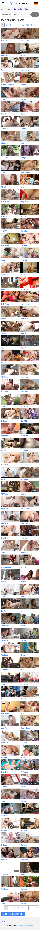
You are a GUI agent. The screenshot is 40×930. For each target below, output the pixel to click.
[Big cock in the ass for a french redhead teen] (10, 501)
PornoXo (4, 55)
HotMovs (24, 318)
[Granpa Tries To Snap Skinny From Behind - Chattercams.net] (10, 867)
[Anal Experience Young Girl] (30, 545)
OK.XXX (4, 231)
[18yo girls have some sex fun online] (30, 150)
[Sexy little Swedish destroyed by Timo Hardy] (30, 472)
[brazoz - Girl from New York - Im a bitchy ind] (10, 472)
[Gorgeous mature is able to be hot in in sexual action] (30, 823)
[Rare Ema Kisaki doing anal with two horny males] (30, 223)
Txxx (3, 99)
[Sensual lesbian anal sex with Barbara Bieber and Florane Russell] (10, 823)
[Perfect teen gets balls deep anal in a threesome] (30, 618)
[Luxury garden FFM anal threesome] (10, 209)
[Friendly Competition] (30, 457)
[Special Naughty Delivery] (10, 764)
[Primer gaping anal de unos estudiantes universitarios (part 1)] (30, 384)
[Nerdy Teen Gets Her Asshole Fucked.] (30, 340)
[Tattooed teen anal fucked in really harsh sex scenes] (10, 779)
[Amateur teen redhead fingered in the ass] (10, 560)
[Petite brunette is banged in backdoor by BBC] (10, 852)
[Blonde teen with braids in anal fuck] (10, 48)
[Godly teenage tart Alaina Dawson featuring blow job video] (30, 603)
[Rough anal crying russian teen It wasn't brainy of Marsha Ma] (30, 428)
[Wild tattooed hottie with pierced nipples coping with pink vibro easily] (30, 282)
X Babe (23, 187)
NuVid (23, 84)
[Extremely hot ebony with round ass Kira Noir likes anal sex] (10, 750)
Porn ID (24, 830)
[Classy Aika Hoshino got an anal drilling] (10, 516)
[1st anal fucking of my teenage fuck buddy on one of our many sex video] (10, 355)
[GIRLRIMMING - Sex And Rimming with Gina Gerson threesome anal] (10, 735)
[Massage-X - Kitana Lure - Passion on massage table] (10, 282)
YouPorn (4, 655)
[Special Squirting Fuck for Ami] (30, 77)
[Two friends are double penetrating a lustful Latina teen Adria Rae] (30, 238)
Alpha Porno (6, 567)
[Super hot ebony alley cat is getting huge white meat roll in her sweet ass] (30, 209)
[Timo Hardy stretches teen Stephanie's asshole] (30, 33)
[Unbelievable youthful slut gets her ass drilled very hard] (10, 311)
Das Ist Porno (20, 3)
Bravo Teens (26, 172)
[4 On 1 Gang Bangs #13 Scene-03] (30, 852)
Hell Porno (25, 41)
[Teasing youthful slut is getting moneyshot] (10, 179)
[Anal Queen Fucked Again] (10, 369)
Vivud (23, 55)
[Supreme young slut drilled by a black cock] (10, 326)
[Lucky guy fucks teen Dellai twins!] (30, 764)
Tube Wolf (5, 625)
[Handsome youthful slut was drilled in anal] (30, 750)
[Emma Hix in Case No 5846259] (10, 691)
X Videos (4, 128)
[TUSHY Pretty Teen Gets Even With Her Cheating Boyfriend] (10, 545)
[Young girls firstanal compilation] (30, 779)
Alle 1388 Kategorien (12, 914)
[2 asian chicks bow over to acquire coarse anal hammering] (10, 413)
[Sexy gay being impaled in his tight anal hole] (10, 706)
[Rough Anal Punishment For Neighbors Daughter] (30, 896)
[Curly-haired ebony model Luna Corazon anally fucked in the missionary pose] (10, 223)
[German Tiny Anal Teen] (30, 881)
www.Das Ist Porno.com (25, 926)
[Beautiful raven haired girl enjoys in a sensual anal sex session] (30, 837)
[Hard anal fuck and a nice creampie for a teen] (30, 486)
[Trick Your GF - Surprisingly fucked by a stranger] (30, 633)
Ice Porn (4, 479)
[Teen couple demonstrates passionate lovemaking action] (10, 720)
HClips (23, 158)
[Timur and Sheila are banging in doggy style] (30, 501)
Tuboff (27, 9)
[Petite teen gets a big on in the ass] (30, 662)
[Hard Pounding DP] (10, 457)
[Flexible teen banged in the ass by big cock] (10, 618)
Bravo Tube (25, 523)
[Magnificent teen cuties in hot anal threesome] (10, 340)
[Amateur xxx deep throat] (30, 574)
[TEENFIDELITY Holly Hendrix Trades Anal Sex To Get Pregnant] (30, 530)
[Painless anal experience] (10, 794)
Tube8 (23, 567)
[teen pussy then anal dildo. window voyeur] (30, 267)
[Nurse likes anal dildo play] (10, 296)
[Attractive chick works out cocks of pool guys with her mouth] (30, 413)
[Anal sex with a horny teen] (10, 77)
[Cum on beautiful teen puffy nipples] (10, 253)
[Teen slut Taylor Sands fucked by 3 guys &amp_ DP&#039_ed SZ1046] (10, 121)
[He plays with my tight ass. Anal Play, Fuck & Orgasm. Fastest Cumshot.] (10, 808)
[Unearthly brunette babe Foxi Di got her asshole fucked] (10, 574)
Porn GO (4, 523)
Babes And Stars (7, 84)
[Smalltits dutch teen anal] (30, 735)
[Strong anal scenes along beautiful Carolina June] (10, 837)
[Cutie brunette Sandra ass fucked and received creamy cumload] (30, 647)
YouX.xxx (4, 260)
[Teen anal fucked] (10, 92)
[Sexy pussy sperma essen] (10, 443)
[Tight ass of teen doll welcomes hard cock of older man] (30, 253)
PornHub (24, 231)
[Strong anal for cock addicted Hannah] (30, 706)
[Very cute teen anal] (10, 633)
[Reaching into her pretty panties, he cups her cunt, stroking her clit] (30, 369)
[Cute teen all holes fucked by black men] (10, 662)
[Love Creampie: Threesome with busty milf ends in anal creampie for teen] (10, 677)
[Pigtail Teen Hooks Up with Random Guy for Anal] (10, 136)
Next (33, 25)
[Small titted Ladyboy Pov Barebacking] (10, 384)
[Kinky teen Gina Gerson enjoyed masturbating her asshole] (10, 589)
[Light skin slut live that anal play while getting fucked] (30, 443)
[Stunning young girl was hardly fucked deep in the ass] (10, 106)
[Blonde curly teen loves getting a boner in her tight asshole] (10, 150)
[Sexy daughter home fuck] (30, 808)
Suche (34, 14)
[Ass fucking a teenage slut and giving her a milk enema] (30, 194)
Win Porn (24, 216)
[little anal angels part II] (30, 311)
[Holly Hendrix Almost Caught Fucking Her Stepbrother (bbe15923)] (10, 647)
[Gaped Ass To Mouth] (10, 530)
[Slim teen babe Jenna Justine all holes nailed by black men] (10, 486)
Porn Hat (4, 465)
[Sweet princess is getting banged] (30, 106)
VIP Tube (4, 377)
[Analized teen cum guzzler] (10, 399)
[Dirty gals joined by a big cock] (30, 62)
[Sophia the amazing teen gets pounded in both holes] (30, 136)
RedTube (4, 392)
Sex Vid (4, 41)
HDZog (4, 699)
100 (27, 25)
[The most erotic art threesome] (30, 92)
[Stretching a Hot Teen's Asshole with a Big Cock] (30, 165)
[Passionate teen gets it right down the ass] (10, 194)
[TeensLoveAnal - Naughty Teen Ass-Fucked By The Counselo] (10, 62)
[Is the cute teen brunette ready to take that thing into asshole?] (30, 691)
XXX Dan (4, 158)
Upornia (4, 70)
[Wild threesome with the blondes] (10, 603)
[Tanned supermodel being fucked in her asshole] (30, 296)
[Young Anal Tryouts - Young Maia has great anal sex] (30, 560)
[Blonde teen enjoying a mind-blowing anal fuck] (30, 516)
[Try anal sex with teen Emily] (10, 428)
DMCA (3, 922)
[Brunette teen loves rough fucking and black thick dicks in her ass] (10, 267)
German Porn (19, 9)
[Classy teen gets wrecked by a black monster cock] (30, 326)
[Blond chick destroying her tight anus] (10, 896)
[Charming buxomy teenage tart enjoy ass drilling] (30, 48)
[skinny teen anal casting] (10, 881)
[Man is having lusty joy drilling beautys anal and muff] (30, 794)
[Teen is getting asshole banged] (30, 355)
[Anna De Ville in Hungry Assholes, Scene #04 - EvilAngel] (30, 589)
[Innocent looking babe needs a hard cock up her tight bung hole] (10, 33)
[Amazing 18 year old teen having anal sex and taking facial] (30, 867)
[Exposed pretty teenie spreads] (30, 121)
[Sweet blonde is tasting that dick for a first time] (30, 179)
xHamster (4, 143)
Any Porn (24, 143)
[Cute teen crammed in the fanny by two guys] (10, 165)
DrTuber (24, 99)
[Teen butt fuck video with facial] (10, 238)
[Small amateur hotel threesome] (30, 399)
